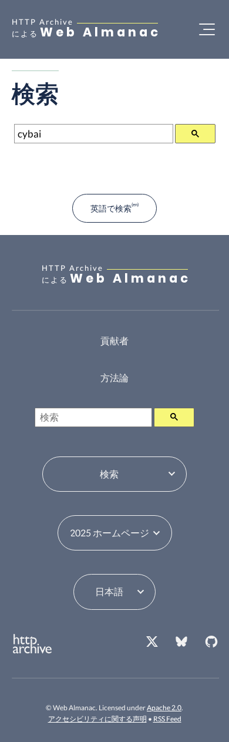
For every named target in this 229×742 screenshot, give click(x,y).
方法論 (114, 377)
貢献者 (114, 340)
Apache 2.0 (164, 707)
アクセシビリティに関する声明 (97, 718)
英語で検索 (111, 208)
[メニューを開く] (207, 29)
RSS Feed (167, 718)
